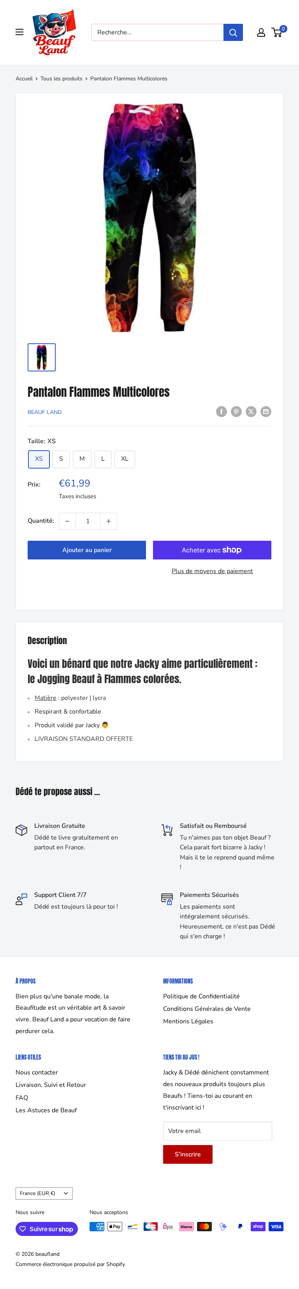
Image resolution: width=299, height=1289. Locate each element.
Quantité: (41, 521)
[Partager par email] (265, 411)
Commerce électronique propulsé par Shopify (70, 1264)
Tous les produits (61, 78)
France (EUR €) (37, 1193)
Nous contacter (37, 1072)
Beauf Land (45, 412)
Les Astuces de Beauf (46, 1110)
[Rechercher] (233, 32)
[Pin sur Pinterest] (236, 411)
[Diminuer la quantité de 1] (67, 521)
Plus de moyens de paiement (212, 571)
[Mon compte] (261, 32)
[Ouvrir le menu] (19, 32)
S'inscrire (188, 1154)
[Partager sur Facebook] (221, 411)
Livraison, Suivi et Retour (51, 1085)
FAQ (22, 1098)
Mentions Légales (188, 1021)
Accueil (24, 78)
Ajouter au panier (87, 550)
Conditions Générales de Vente (207, 1009)
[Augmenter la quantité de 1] (108, 521)
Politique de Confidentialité (201, 996)
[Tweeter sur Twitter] (251, 411)
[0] (277, 32)
